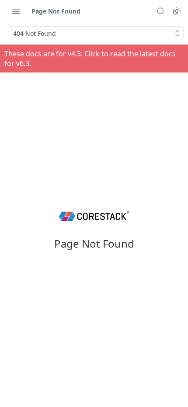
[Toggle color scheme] (177, 11)
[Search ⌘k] (160, 11)
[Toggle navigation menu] (16, 11)
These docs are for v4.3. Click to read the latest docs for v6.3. (90, 58)
